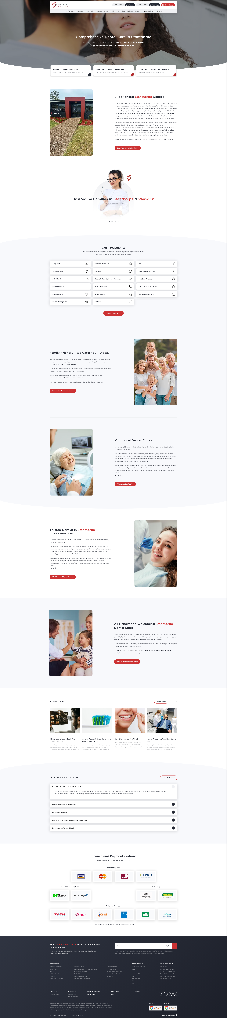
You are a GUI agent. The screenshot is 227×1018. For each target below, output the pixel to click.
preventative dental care (114, 971)
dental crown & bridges (56, 978)
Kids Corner (115, 11)
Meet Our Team (54, 994)
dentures (52, 976)
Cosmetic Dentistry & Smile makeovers (85, 969)
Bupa (133, 969)
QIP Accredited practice (167, 969)
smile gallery (91, 994)
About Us (80, 11)
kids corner (115, 991)
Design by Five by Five (168, 1015)
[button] (109, 221)
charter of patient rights (167, 971)
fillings (52, 971)
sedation (110, 976)
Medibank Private (137, 974)
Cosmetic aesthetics (56, 966)
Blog (123, 11)
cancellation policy (165, 978)
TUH (133, 981)
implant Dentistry (79, 966)
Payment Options (148, 11)
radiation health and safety (168, 976)
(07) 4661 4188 (119, 5)
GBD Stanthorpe (73, 996)
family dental (53, 969)
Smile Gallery (91, 11)
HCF (133, 976)
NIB (133, 983)
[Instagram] (175, 994)
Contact (159, 11)
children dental (54, 974)
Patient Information (133, 11)
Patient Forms (164, 966)
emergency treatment (80, 976)
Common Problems (102, 11)
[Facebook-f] (166, 994)
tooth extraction (79, 974)
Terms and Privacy (77, 1015)
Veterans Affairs (136, 978)
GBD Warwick (72, 994)
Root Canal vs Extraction (157, 739)
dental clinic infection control (168, 974)
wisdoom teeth (111, 969)
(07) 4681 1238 (143, 5)
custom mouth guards (113, 974)
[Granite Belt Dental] (61, 5)
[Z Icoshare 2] (161, 994)
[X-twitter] (171, 994)
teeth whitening (112, 966)
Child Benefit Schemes (138, 966)
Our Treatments (70, 11)
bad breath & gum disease (82, 978)
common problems (93, 991)
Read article (56, 749)
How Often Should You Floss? (61, 739)
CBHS (133, 971)
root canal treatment (80, 971)
